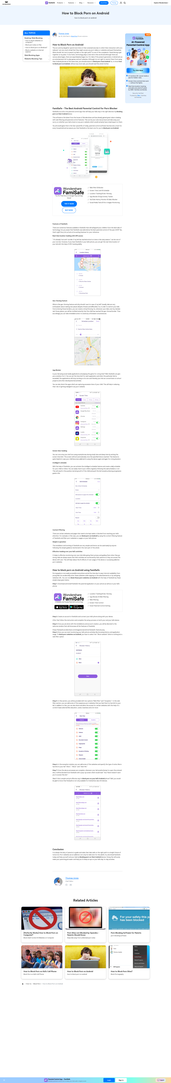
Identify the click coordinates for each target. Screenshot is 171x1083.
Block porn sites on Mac (33, 45)
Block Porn (74, 36)
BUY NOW (69, 210)
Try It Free (104, 3)
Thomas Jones (63, 34)
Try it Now (69, 204)
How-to (28, 984)
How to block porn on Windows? (36, 47)
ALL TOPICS (29, 33)
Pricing (114, 3)
